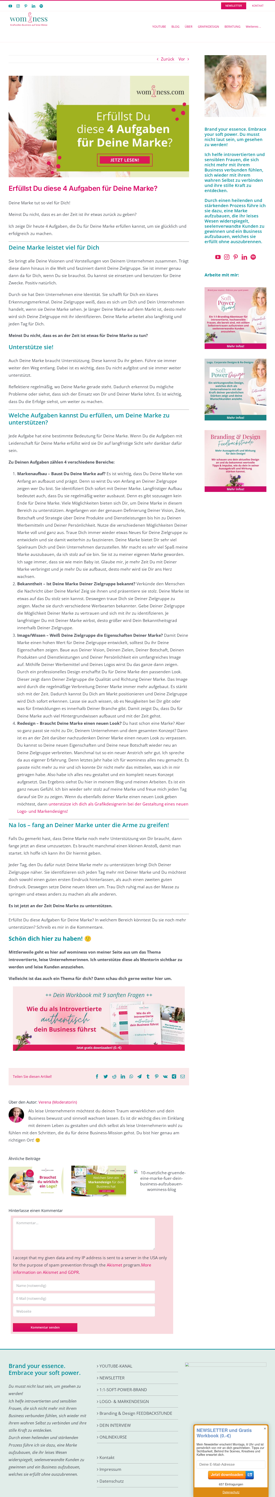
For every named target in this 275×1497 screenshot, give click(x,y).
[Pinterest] (235, 257)
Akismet (114, 1265)
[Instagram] (226, 257)
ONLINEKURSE (113, 1437)
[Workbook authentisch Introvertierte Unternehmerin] (99, 988)
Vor (182, 59)
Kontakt (107, 1457)
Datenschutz (111, 1481)
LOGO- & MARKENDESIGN (124, 1401)
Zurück (167, 59)
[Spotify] (253, 257)
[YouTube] (218, 257)
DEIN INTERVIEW (115, 1425)
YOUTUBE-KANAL (115, 1366)
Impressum (110, 1469)
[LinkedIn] (244, 257)
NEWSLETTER (112, 1378)
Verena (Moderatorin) (57, 1102)
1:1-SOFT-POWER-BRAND (123, 1389)
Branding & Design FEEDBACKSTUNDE (135, 1413)
